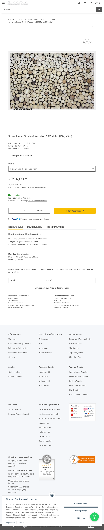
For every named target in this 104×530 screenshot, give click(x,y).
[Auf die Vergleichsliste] (83, 41)
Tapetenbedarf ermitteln (49, 409)
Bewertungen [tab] (34, 227)
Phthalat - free (75, 357)
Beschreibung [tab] (15, 227)
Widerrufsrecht (45, 352)
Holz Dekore (44, 385)
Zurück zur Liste (16, 19)
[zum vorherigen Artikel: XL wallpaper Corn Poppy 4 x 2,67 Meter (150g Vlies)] (87, 27)
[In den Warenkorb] (10, 35)
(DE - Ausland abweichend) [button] (37, 201)
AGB (40, 343)
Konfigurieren (81, 511)
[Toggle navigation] (3, 1)
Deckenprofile (44, 436)
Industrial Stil (44, 381)
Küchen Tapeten (76, 381)
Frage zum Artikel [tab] (55, 227)
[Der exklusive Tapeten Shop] (18, 3)
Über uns (12, 339)
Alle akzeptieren (81, 503)
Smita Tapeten (14, 409)
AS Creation (23, 146)
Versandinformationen (18, 352)
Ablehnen (81, 518)
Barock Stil (43, 376)
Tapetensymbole (76, 352)
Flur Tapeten (74, 390)
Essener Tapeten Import (18, 414)
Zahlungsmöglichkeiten (18, 348)
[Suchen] (99, 9)
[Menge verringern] (11, 210)
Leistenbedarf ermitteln (49, 414)
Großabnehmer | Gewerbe (19, 343)
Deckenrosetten (45, 441)
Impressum (10, 522)
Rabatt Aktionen (15, 376)
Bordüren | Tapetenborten (80, 339)
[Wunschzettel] (85, 2)
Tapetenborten (45, 445)
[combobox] (52, 169)
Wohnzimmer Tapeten (78, 372)
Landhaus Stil (44, 372)
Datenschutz (23, 522)
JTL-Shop (91, 527)
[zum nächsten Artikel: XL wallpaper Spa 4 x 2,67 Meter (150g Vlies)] (93, 27)
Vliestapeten (44, 423)
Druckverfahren (76, 343)
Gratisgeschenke (15, 372)
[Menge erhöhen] (47, 210)
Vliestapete (74, 348)
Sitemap (11, 357)
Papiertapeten (45, 427)
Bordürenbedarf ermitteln (50, 418)
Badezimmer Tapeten (78, 394)
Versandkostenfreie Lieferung (33, 187)
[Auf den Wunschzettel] (90, 41)
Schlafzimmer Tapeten (78, 376)
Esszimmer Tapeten (77, 385)
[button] (79, 2)
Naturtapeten (44, 432)
